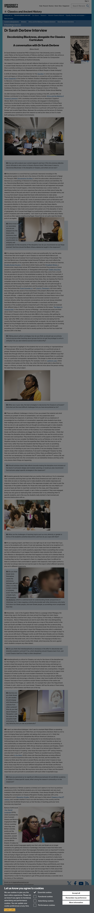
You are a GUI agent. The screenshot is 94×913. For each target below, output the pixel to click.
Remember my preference (76, 898)
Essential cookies (44, 892)
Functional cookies (45, 897)
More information (76, 902)
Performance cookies (46, 905)
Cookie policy (9, 910)
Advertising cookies (46, 901)
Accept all (76, 893)
